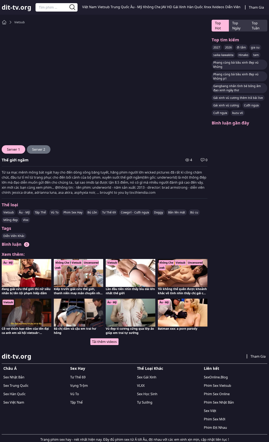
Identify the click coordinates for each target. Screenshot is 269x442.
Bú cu (194, 212)
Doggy (158, 212)
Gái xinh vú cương (226, 105)
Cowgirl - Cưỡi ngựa (135, 212)
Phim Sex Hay (72, 212)
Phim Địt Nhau (215, 427)
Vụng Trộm (79, 385)
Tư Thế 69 (109, 212)
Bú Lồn (92, 212)
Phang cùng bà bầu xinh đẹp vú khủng (235, 64)
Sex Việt (210, 410)
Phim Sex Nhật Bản (219, 402)
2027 (216, 47)
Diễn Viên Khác (14, 236)
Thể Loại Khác (150, 368)
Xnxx (207, 7)
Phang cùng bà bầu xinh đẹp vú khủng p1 (235, 76)
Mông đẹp (10, 220)
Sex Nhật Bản (13, 377)
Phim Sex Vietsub (217, 385)
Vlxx (25, 220)
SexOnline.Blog (216, 377)
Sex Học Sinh (147, 394)
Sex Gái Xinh (146, 377)
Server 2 (38, 149)
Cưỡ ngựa (220, 113)
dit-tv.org (16, 7)
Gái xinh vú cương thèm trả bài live (238, 98)
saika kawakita (223, 55)
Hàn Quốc (195, 7)
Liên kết (211, 368)
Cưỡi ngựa (251, 105)
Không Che (152, 7)
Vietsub (104, 7)
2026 (228, 47)
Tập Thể (40, 212)
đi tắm (241, 47)
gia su (255, 47)
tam (256, 55)
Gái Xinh (179, 7)
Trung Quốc (120, 7)
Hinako (243, 55)
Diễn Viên (232, 7)
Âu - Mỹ (136, 7)
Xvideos (218, 7)
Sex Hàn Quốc (14, 394)
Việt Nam (89, 7)
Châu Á (10, 368)
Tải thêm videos (104, 341)
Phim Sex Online (217, 394)
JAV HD (166, 7)
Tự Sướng (144, 402)
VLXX (141, 385)
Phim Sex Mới (214, 419)
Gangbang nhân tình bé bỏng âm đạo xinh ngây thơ (237, 88)
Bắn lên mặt (176, 212)
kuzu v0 (237, 113)
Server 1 (13, 149)
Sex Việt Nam (13, 402)
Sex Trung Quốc (16, 385)
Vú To (54, 212)
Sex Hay (77, 368)
